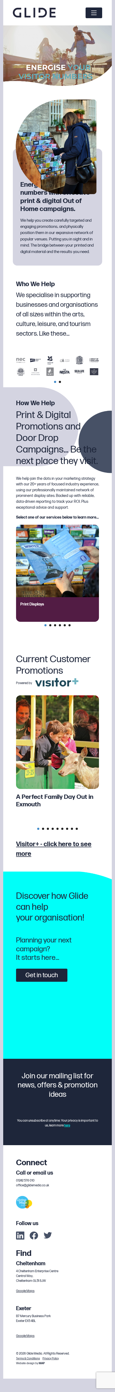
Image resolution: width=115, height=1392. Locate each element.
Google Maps (25, 1291)
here (67, 1125)
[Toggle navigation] (94, 12)
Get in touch (41, 975)
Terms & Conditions (28, 1358)
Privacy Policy (51, 1358)
